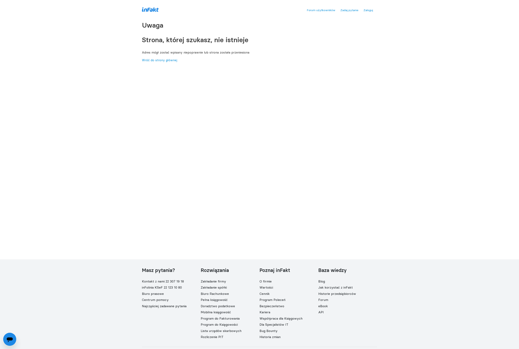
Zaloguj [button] (368, 10)
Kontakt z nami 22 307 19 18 (163, 281)
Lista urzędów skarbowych (221, 331)
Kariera (265, 312)
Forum (323, 300)
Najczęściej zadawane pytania (164, 306)
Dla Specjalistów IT (274, 324)
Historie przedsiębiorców (337, 294)
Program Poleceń (272, 300)
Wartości (266, 287)
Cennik (265, 294)
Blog (321, 281)
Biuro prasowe (153, 294)
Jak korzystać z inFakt (335, 287)
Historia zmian (270, 337)
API (321, 312)
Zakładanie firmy (213, 281)
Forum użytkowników (321, 10)
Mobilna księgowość (216, 312)
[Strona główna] (150, 11)
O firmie (266, 281)
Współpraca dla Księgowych (281, 318)
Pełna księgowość (214, 300)
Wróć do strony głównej (159, 60)
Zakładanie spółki (214, 287)
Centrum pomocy (155, 300)
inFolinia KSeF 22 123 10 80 (162, 287)
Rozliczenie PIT (212, 337)
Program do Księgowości (219, 324)
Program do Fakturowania (220, 318)
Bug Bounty (269, 331)
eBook (323, 306)
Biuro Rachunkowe (215, 294)
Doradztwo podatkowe (218, 306)
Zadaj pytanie (349, 10)
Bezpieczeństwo (272, 306)
